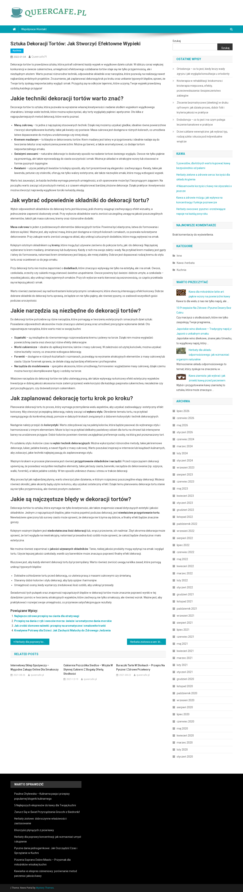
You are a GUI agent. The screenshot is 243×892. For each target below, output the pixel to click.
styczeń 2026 (185, 432)
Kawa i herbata (186, 262)
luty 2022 (182, 580)
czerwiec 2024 (185, 439)
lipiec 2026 (183, 411)
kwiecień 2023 (185, 495)
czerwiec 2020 (185, 721)
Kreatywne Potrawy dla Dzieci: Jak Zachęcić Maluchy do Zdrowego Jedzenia (62, 630)
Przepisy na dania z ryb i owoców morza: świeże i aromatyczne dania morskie (63, 620)
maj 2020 (182, 728)
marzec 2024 (185, 446)
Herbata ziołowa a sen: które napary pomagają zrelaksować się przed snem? (148, 641)
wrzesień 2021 (185, 615)
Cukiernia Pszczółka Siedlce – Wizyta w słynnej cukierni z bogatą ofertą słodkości (88, 669)
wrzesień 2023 (185, 467)
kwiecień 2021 (185, 650)
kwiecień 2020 (185, 735)
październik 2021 (187, 608)
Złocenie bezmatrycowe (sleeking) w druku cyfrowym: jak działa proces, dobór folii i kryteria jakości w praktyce (202, 107)
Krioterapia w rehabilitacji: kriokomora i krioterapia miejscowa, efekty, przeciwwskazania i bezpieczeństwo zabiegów (200, 88)
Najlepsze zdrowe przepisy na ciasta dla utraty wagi (46, 616)
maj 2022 (182, 559)
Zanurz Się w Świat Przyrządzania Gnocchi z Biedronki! (47, 811)
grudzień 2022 (185, 509)
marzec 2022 (185, 573)
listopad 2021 (185, 601)
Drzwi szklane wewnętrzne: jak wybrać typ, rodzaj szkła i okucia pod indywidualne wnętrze (202, 136)
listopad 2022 (185, 516)
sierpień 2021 (185, 622)
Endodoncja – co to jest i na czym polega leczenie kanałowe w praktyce (201, 122)
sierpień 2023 (185, 474)
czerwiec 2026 (185, 418)
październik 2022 (187, 523)
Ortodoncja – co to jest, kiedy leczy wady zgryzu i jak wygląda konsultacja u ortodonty (203, 71)
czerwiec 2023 (185, 481)
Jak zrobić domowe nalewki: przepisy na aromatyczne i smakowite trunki (60, 625)
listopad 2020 (185, 686)
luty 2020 (182, 749)
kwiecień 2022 (185, 566)
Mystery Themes (45, 887)
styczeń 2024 (185, 460)
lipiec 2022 (183, 545)
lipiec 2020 (183, 714)
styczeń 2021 (185, 672)
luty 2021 (182, 664)
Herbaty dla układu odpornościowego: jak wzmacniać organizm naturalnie (202, 354)
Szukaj (177, 40)
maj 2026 (182, 425)
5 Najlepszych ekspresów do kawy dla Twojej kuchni (45, 805)
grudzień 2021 (185, 594)
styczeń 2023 (185, 502)
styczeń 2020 (185, 756)
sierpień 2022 (185, 538)
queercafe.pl (39, 56)
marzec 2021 (185, 657)
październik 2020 (187, 693)
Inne (179, 255)
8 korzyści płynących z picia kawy (34, 830)
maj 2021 (182, 643)
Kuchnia (17, 50)
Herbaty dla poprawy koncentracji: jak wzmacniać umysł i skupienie (32, 641)
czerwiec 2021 (185, 636)
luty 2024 (182, 453)
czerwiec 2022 (185, 552)
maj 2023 (182, 488)
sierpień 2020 (185, 707)
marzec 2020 (185, 742)
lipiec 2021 (183, 629)
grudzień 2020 (185, 679)
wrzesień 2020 (185, 700)
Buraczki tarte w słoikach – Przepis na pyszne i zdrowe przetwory (140, 667)
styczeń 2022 (185, 587)
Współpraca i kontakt (34, 29)
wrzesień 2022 (185, 530)
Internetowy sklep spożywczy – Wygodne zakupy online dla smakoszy (34, 667)
